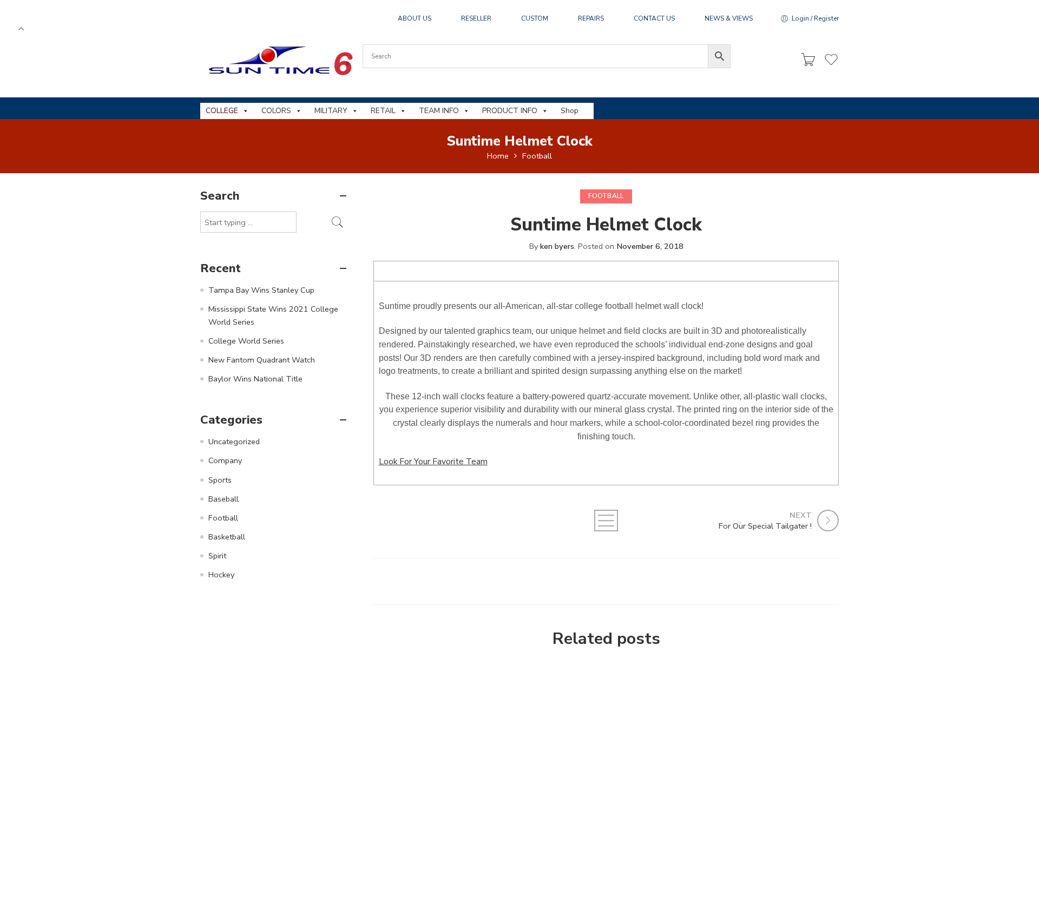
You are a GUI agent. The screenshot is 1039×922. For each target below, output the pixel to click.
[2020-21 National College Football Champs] (477, 757)
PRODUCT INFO (509, 111)
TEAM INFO (439, 111)
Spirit (217, 555)
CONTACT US (654, 18)
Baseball (223, 498)
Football (537, 155)
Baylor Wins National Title (255, 378)
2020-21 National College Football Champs (477, 867)
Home (498, 155)
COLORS (276, 111)
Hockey (221, 574)
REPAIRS (591, 18)
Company (225, 460)
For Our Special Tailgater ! (648, 670)
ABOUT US (414, 18)
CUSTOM (534, 18)
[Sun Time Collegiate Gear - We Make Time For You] (279, 60)
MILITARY (330, 111)
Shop (569, 111)
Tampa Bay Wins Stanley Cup (261, 290)
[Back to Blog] (606, 520)
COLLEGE (222, 111)
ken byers (557, 246)
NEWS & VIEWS (729, 18)
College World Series (246, 340)
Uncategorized (234, 441)
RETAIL (383, 111)
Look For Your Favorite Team (433, 461)
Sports (220, 480)
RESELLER (476, 18)
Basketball (226, 536)
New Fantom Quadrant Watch (261, 359)
